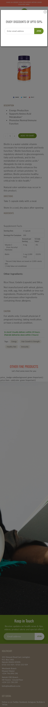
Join (39, 31)
